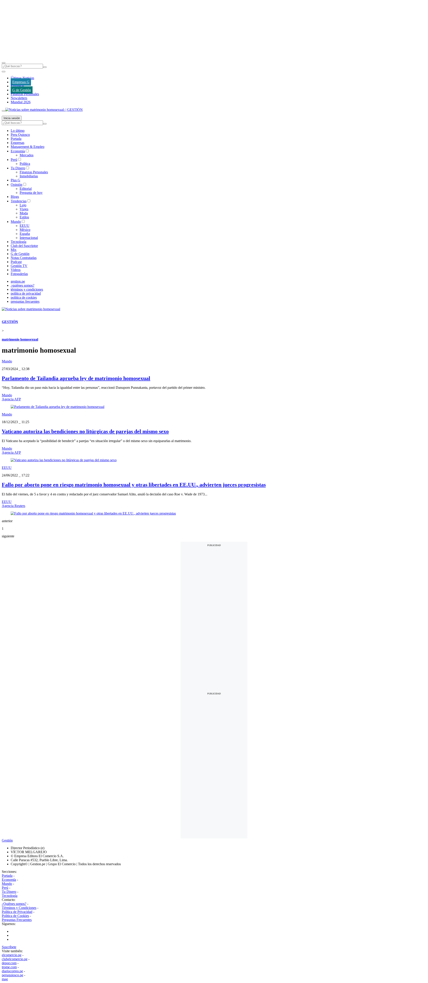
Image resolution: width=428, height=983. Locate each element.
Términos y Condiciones (19, 908)
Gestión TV (19, 266)
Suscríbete (9, 947)
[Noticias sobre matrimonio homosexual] (31, 309)
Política (25, 164)
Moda (24, 213)
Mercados (26, 155)
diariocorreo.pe (12, 971)
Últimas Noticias (22, 78)
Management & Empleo (27, 147)
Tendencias (19, 201)
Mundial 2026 (21, 102)
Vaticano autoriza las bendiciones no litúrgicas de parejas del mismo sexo (85, 431)
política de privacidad (26, 293)
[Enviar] (45, 67)
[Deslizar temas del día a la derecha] (3, 111)
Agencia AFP (11, 399)
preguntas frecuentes (25, 301)
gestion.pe (18, 281)
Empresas (17, 86)
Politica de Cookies (15, 916)
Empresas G (20, 82)
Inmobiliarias (29, 176)
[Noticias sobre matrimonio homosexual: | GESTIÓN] (44, 110)
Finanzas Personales (25, 94)
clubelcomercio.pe (14, 959)
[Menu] (3, 63)
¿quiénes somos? (22, 285)
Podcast (16, 262)
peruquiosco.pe (12, 975)
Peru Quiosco (20, 135)
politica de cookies (24, 297)
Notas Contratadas (24, 258)
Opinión (16, 184)
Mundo (16, 222)
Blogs (15, 197)
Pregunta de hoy (31, 193)
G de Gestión (21, 90)
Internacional (29, 238)
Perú (14, 159)
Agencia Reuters (13, 506)
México (25, 230)
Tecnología (18, 242)
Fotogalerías (19, 274)
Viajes (24, 209)
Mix (13, 250)
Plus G (15, 180)
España (25, 234)
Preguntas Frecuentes (17, 920)
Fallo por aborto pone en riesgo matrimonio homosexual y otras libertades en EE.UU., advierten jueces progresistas (134, 485)
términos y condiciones (27, 289)
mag (5, 979)
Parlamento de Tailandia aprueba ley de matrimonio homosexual (76, 378)
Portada (16, 139)
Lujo (23, 205)
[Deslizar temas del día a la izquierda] (3, 71)
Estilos (24, 217)
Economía (18, 151)
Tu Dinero (18, 168)
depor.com (9, 963)
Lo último (18, 130)
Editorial (26, 188)
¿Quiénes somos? (14, 904)
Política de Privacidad (17, 912)
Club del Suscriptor (24, 246)
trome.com (9, 967)
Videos (16, 270)
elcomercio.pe (11, 955)
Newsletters (19, 98)
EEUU (24, 226)
